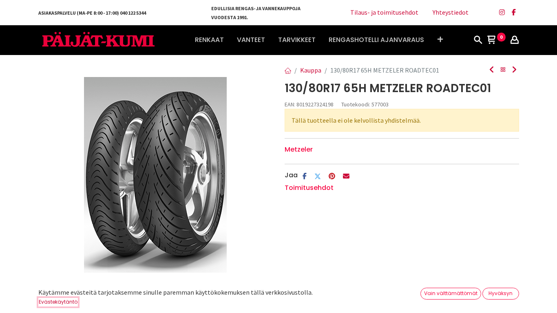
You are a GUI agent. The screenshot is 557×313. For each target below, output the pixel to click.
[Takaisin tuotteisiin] (503, 70)
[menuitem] (209, 40)
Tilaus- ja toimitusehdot (384, 12)
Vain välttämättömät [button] (450, 293)
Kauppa (310, 70)
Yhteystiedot (451, 12)
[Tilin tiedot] (514, 40)
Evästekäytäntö (58, 301)
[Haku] (477, 40)
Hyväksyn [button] (500, 293)
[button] (440, 40)
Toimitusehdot (309, 187)
